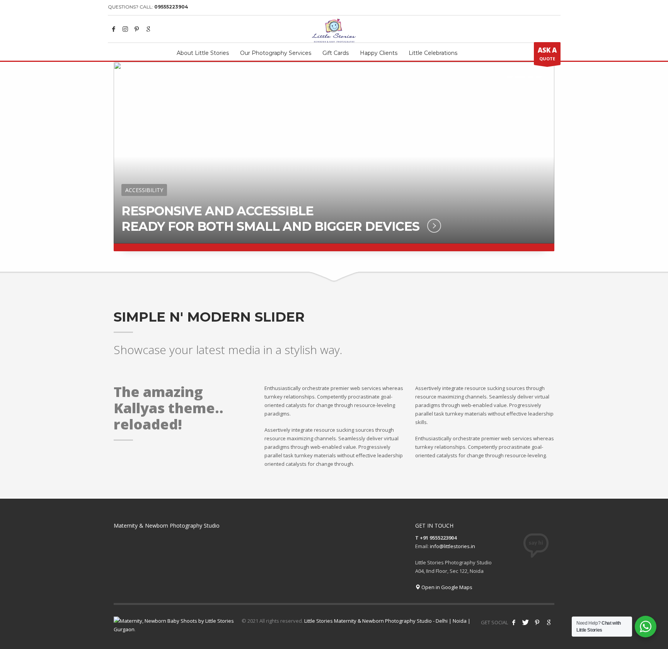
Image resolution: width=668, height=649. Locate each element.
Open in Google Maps (446, 587)
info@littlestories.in (452, 546)
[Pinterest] (137, 29)
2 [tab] (520, 77)
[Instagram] (125, 29)
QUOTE (547, 53)
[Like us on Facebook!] (514, 622)
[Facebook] (113, 29)
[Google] (148, 29)
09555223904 (171, 7)
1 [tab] (510, 77)
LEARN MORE (427, 225)
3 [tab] (530, 77)
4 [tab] (539, 77)
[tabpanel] (334, 156)
